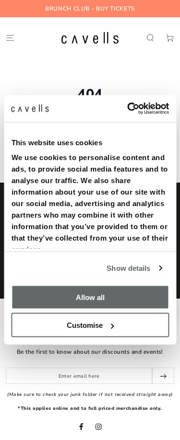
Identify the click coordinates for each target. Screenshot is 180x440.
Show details (128, 268)
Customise (85, 325)
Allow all (90, 297)
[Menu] (10, 37)
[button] (150, 37)
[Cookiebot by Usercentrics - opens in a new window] (128, 109)
